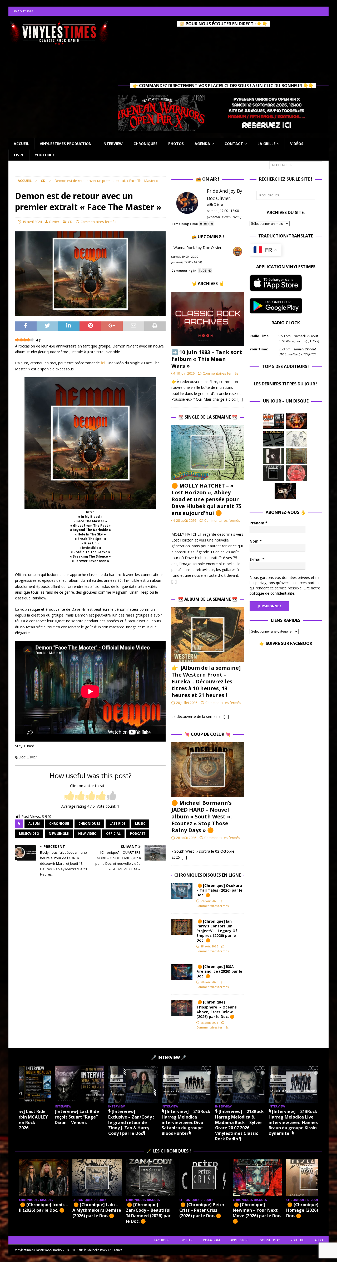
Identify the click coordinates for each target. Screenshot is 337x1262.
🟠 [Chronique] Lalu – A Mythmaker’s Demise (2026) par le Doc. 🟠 (96, 1210)
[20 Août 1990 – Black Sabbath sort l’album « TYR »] (296, 456)
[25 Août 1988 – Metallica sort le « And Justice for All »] (296, 438)
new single (59, 833)
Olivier (54, 221)
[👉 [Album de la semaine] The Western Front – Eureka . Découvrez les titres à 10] (207, 634)
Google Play (270, 1240)
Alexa (319, 1240)
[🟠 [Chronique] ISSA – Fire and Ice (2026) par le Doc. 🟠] (181, 972)
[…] (240, 399)
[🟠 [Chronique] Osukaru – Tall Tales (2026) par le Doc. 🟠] (181, 891)
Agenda (202, 143)
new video (87, 833)
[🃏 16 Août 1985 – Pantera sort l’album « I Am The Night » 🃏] (296, 473)
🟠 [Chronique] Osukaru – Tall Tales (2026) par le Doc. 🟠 (219, 890)
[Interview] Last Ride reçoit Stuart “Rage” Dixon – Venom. (77, 1117)
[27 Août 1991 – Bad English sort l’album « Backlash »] (273, 438)
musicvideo (29, 833)
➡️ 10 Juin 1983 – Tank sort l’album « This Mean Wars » (206, 359)
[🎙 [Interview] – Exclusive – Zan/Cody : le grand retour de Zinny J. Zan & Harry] (133, 1084)
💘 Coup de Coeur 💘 (208, 734)
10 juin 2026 (185, 373)
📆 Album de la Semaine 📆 (207, 599)
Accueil (21, 143)
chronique (59, 823)
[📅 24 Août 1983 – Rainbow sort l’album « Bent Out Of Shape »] (273, 456)
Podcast (137, 833)
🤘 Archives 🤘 (207, 283)
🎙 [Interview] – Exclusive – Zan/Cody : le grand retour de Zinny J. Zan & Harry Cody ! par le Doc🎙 (131, 1122)
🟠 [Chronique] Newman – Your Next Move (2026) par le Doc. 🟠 (257, 1213)
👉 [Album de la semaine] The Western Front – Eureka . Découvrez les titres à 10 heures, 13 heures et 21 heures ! (206, 681)
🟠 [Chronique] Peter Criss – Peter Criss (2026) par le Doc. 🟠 (202, 1210)
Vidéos (296, 143)
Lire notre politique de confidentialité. (285, 590)
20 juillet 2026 (186, 702)
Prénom (258, 522)
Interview (112, 143)
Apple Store (239, 1240)
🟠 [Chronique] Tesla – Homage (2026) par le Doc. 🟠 (310, 1210)
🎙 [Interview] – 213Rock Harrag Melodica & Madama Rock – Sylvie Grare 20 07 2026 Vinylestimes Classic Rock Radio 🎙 (239, 1125)
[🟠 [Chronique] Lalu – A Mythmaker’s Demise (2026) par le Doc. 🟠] (97, 1177)
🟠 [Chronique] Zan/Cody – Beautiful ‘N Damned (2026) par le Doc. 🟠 (148, 1213)
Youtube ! (44, 154)
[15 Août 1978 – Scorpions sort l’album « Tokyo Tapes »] (285, 491)
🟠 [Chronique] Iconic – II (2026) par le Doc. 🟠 (43, 1207)
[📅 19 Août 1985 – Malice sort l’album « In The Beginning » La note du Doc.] (273, 473)
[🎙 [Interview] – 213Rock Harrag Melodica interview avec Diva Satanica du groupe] (186, 1084)
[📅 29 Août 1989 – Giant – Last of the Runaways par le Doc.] (273, 421)
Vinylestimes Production (66, 143)
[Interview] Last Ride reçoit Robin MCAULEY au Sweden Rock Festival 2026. (24, 1120)
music (140, 823)
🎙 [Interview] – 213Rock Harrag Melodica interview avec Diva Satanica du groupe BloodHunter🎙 (186, 1122)
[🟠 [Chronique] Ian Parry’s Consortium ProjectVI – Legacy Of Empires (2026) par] (181, 927)
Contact (234, 143)
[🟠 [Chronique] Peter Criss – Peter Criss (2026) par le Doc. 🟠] (204, 1177)
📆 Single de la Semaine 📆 (207, 417)
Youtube (297, 1240)
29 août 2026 (209, 901)
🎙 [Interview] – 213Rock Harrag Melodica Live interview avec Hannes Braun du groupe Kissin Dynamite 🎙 (293, 1122)
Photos (176, 143)
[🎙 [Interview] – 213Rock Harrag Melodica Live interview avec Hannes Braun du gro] (293, 1084)
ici (103, 362)
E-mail (257, 559)
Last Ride (118, 823)
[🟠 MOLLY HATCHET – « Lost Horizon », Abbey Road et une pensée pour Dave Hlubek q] (207, 452)
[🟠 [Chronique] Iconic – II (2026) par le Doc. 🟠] (43, 1177)
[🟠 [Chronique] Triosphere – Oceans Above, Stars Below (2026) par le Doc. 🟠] (181, 1008)
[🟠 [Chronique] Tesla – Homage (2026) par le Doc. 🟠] (311, 1177)
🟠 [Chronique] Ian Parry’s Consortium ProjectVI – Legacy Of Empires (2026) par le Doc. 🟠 (216, 931)
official (113, 833)
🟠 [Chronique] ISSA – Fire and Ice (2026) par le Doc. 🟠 (219, 971)
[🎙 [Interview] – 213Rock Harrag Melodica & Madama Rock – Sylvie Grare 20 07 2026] (240, 1084)
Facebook (162, 1240)
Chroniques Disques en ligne (207, 875)
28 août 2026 (186, 520)
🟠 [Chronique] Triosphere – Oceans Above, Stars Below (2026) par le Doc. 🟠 (216, 1009)
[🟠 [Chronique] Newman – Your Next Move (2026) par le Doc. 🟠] (257, 1177)
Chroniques (145, 143)
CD (70, 221)
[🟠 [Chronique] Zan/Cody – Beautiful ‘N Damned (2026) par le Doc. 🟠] (150, 1177)
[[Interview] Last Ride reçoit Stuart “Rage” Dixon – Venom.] (79, 1084)
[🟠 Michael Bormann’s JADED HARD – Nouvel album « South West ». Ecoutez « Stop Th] (207, 769)
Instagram (211, 1240)
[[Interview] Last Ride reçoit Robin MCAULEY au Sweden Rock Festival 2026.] (26, 1084)
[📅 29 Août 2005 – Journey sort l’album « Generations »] (296, 421)
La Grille (266, 143)
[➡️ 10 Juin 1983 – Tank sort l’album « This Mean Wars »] (207, 319)
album (34, 823)
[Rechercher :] (295, 164)
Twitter (186, 1240)
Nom (256, 541)
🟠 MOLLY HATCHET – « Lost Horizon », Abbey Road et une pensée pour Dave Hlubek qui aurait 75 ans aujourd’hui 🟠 (206, 499)
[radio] (69, 796)
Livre (19, 154)
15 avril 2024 (32, 221)
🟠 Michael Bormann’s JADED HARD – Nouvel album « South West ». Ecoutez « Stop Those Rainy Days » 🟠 (201, 816)
